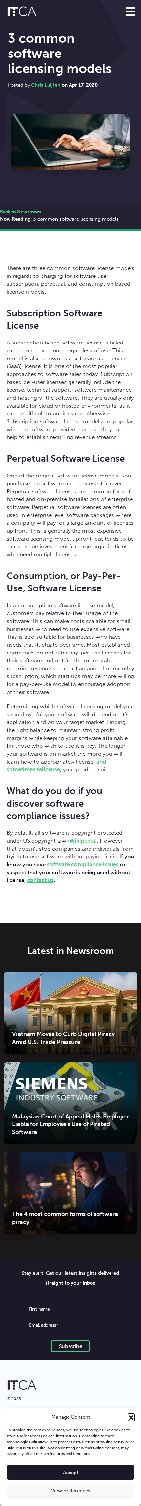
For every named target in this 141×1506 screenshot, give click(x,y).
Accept (70, 1472)
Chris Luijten (45, 85)
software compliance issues (83, 864)
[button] (131, 1417)
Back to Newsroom (20, 212)
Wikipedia (82, 840)
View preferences (70, 1491)
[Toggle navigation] (130, 11)
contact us (40, 880)
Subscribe (70, 1346)
